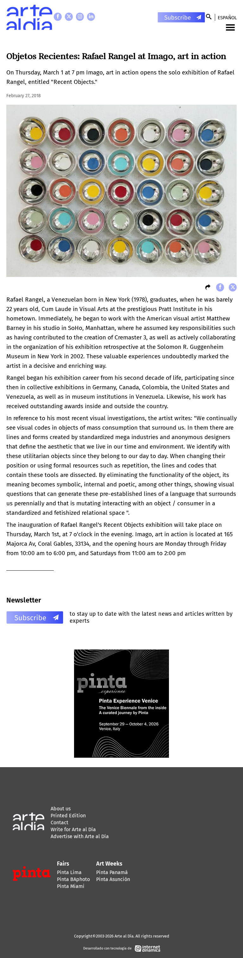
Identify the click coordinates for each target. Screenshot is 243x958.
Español (227, 18)
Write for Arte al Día (73, 829)
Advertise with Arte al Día (80, 836)
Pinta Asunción (113, 879)
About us (61, 809)
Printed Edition (68, 816)
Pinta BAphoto (73, 879)
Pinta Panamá (112, 872)
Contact (59, 823)
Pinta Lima (69, 872)
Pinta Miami (70, 886)
